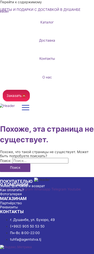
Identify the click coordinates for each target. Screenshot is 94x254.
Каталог (47, 22)
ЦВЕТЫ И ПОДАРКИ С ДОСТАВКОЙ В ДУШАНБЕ (40, 10)
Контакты (47, 59)
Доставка (47, 40)
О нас (47, 77)
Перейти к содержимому (21, 2)
